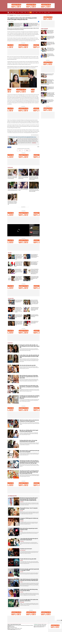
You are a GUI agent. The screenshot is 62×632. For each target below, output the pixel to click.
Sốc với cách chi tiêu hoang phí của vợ (23, 190)
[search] (51, 12)
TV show (21, 12)
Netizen (15, 15)
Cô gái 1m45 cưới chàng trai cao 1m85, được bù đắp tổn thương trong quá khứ (34, 228)
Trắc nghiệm (18, 15)
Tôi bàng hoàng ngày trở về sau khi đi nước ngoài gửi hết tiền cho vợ (22, 137)
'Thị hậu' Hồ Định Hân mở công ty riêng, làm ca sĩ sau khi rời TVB (34, 322)
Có (19, 150)
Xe (42, 12)
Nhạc (25, 12)
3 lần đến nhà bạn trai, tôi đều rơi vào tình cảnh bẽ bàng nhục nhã (13, 190)
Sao (15, 12)
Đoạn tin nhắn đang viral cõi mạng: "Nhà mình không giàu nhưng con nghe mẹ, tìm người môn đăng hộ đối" (19, 278)
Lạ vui (33, 12)
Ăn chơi (45, 12)
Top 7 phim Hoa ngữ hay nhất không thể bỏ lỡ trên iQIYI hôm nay (34, 315)
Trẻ (30, 12)
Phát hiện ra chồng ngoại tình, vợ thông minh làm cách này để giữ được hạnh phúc (23, 177)
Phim (18, 12)
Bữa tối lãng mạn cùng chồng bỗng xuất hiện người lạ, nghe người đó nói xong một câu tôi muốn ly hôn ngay (33, 178)
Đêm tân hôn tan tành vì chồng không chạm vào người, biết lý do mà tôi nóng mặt (12, 177)
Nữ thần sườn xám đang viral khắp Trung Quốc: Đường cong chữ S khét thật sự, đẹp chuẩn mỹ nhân (19, 323)
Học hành (22, 15)
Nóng (13, 12)
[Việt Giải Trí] (8, 12)
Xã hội (49, 12)
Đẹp (28, 12)
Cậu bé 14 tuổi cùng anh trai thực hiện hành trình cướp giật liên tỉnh (19, 301)
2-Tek (39, 12)
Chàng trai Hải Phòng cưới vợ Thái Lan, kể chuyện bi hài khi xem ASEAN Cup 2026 (34, 232)
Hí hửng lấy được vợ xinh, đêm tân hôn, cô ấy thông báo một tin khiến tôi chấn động (34, 190)
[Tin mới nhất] (10, 12)
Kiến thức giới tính (27, 15)
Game (36, 12)
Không (27, 150)
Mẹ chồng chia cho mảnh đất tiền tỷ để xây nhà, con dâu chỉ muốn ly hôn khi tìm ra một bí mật (12, 203)
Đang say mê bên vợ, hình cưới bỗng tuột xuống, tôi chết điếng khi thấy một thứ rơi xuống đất (19, 271)
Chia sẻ (9, 147)
